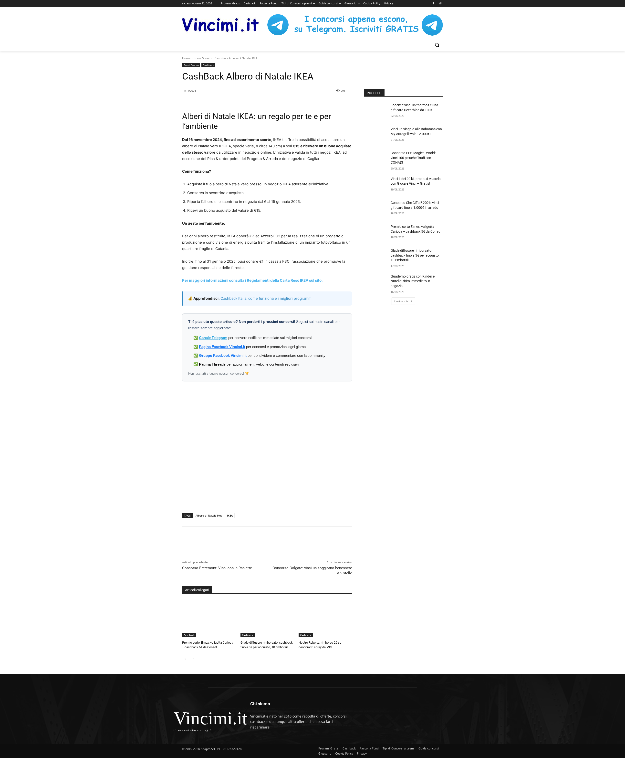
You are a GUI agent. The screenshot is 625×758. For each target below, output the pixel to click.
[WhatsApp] (247, 539)
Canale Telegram (213, 338)
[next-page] (193, 659)
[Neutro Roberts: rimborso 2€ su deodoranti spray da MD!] (325, 618)
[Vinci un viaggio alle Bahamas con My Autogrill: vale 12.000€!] (375, 135)
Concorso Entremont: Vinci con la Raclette (217, 568)
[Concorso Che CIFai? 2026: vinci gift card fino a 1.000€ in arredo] (375, 208)
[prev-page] (185, 659)
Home (186, 58)
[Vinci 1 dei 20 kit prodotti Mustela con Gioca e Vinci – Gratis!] (375, 185)
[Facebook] (433, 3)
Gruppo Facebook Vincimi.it (223, 355)
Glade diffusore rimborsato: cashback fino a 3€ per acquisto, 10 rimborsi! (415, 255)
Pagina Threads (212, 364)
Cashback (208, 65)
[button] (437, 45)
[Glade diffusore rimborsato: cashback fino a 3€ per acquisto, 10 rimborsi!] (267, 618)
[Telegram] (258, 539)
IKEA (230, 515)
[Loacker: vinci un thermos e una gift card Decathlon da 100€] (375, 111)
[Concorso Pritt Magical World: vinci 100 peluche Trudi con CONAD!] (375, 159)
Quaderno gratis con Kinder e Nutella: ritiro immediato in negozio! (413, 281)
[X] (236, 539)
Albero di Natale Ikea (209, 515)
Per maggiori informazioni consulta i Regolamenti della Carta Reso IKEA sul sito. (252, 280)
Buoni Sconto (202, 58)
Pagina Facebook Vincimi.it (222, 347)
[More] (270, 539)
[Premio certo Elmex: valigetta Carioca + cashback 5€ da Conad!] (209, 618)
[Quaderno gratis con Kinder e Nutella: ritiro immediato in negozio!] (375, 282)
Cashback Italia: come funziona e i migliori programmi (266, 298)
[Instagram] (440, 3)
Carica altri (401, 301)
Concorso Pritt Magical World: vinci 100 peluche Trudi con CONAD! (413, 157)
